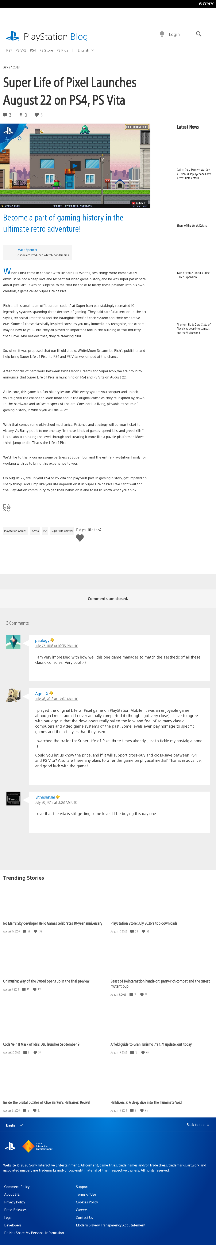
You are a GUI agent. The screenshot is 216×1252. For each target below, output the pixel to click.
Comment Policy (17, 1186)
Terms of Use (86, 1194)
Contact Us (84, 1217)
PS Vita (35, 530)
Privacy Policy (14, 1202)
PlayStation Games (15, 530)
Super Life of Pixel (62, 530)
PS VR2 (21, 50)
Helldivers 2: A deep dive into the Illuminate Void (146, 1102)
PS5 (9, 50)
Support (82, 1186)
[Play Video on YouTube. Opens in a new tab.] (139, 203)
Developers (13, 1225)
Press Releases (15, 1209)
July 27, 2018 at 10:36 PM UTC (56, 645)
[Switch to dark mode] (162, 34)
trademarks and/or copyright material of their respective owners (89, 1170)
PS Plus (62, 50)
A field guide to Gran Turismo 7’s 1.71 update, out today (151, 1044)
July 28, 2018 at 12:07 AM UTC (56, 698)
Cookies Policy (87, 1202)
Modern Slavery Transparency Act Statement (111, 1225)
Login (174, 34)
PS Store (46, 50)
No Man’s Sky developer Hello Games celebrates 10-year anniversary (52, 923)
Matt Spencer (27, 250)
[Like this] (36, 931)
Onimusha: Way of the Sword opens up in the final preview (46, 980)
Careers (82, 1209)
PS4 (33, 50)
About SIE (12, 1194)
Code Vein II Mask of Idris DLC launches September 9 (41, 1044)
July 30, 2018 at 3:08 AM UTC (56, 802)
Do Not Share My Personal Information (34, 1232)
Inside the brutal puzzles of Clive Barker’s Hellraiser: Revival (46, 1102)
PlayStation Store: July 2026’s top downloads (144, 923)
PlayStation (56, 36)
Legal (8, 1217)
